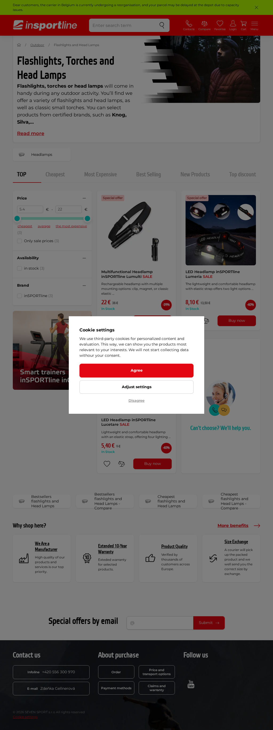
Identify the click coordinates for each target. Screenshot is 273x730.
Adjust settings (136, 386)
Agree (137, 370)
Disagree (136, 400)
